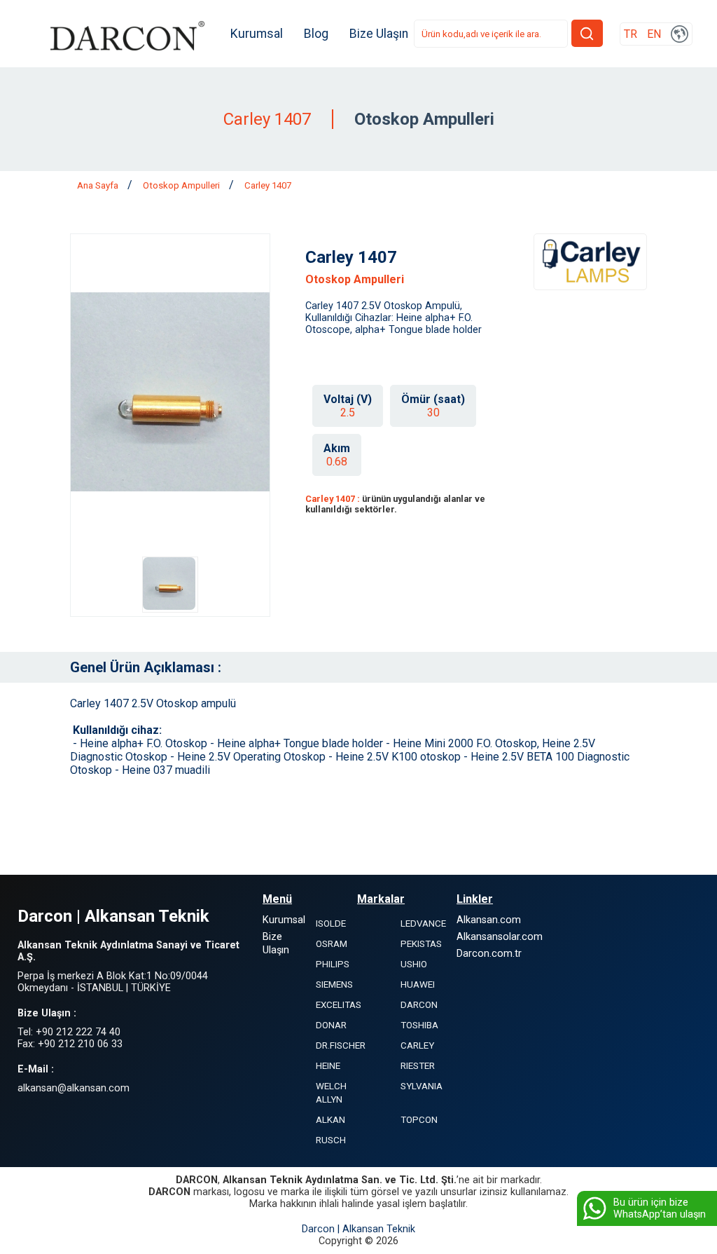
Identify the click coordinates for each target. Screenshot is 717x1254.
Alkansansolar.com (500, 937)
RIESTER (418, 1066)
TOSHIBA (419, 1025)
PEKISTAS (421, 944)
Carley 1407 (267, 185)
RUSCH (331, 1140)
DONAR (331, 1025)
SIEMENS (334, 984)
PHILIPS (332, 964)
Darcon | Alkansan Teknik (358, 1229)
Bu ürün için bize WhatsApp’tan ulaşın (659, 1208)
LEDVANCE (423, 923)
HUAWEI (418, 984)
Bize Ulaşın (378, 34)
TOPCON (419, 1120)
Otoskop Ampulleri (182, 185)
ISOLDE (331, 923)
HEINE (328, 1066)
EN (654, 34)
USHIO (414, 964)
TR (630, 34)
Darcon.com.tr (489, 954)
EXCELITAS (338, 1005)
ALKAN (330, 1120)
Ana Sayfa (98, 185)
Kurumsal (256, 34)
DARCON (419, 1005)
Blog (316, 34)
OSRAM (331, 944)
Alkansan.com (489, 920)
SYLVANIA (422, 1086)
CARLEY (417, 1045)
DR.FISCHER (341, 1045)
